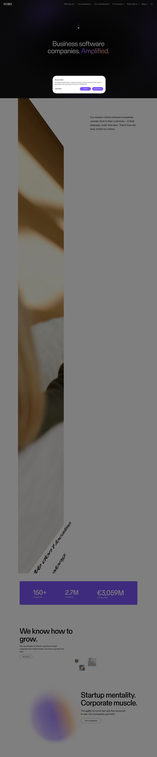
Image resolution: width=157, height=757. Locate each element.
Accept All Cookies (98, 88)
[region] (79, 84)
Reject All (85, 88)
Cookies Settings (58, 88)
